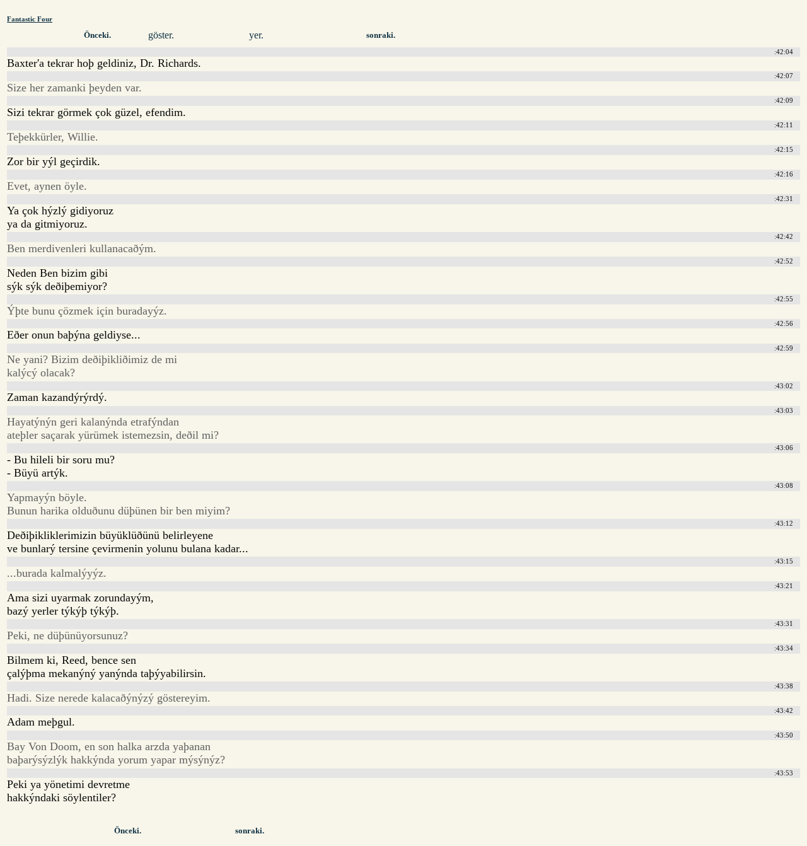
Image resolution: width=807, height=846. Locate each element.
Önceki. (97, 35)
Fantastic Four (29, 19)
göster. (161, 35)
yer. (256, 35)
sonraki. (380, 35)
